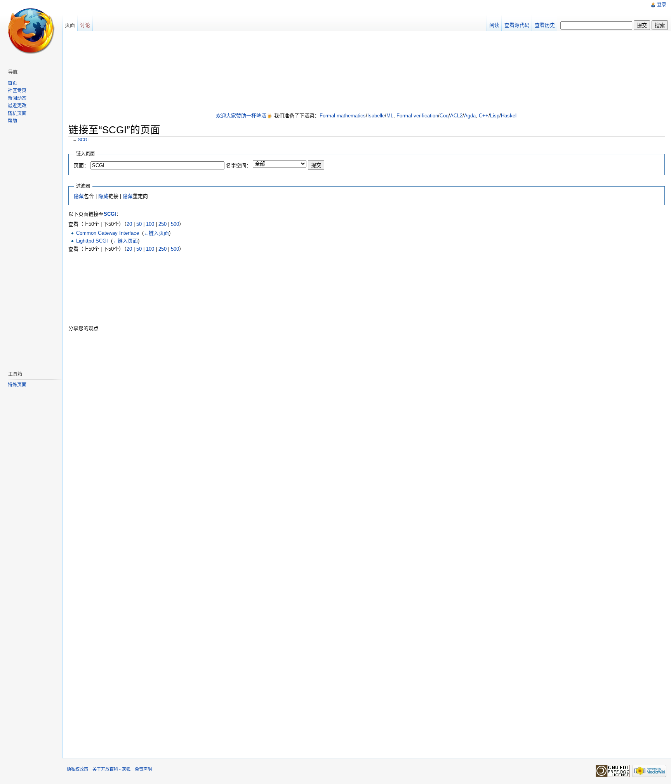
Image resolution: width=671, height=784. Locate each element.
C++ (483, 116)
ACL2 (456, 116)
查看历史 (545, 25)
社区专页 (17, 90)
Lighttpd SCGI (92, 241)
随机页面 (17, 113)
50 (139, 224)
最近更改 (17, 105)
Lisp (494, 116)
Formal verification (417, 116)
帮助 (12, 121)
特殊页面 (17, 385)
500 (175, 224)
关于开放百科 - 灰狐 (111, 769)
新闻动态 (17, 98)
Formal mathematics (343, 116)
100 (150, 224)
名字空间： (238, 165)
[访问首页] (31, 31)
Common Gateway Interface (107, 233)
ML (389, 116)
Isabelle (376, 116)
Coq (444, 116)
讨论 (85, 25)
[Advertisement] (366, 72)
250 (162, 224)
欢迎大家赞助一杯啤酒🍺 (244, 116)
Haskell (509, 116)
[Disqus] (366, 437)
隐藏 (79, 196)
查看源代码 (517, 25)
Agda (470, 116)
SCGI (83, 139)
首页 (12, 83)
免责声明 (143, 769)
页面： (81, 165)
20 (129, 224)
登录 (661, 4)
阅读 (494, 25)
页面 (70, 25)
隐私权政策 (77, 769)
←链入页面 (156, 233)
